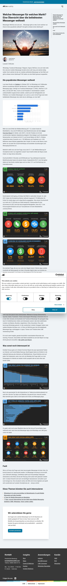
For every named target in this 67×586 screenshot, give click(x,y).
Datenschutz (31, 583)
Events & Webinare (28, 563)
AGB (23, 583)
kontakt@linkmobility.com (12, 560)
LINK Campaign (42, 563)
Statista (17, 84)
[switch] (25, 298)
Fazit (54, 30)
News (24, 561)
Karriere (25, 566)
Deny (33, 309)
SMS (55, 558)
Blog (24, 558)
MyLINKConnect (42, 561)
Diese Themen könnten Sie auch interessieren (58, 34)
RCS (55, 561)
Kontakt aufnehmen (15, 530)
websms (40, 558)
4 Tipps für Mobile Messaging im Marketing (17, 497)
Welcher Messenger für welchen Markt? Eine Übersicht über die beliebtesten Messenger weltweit (58, 17)
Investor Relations (28, 569)
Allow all (54, 309)
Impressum (41, 583)
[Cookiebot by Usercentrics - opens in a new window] (58, 275)
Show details (58, 304)
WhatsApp (57, 563)
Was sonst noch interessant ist (59, 27)
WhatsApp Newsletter (44, 566)
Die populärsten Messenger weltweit (59, 23)
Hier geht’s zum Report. (25, 340)
